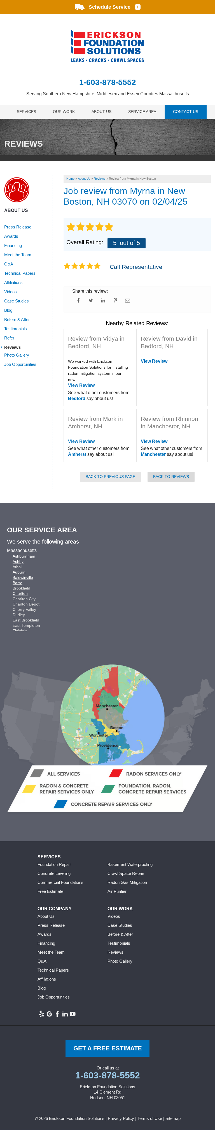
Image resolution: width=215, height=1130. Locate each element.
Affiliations (13, 282)
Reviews (12, 347)
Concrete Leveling (54, 873)
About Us (101, 111)
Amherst (77, 454)
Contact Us (185, 111)
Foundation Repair (54, 864)
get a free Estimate (107, 1048)
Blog (8, 310)
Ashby (18, 561)
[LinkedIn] (65, 1014)
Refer (9, 338)
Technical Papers (20, 273)
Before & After (17, 319)
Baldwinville (23, 577)
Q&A (8, 264)
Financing (13, 245)
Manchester (153, 454)
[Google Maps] (49, 1014)
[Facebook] (57, 1014)
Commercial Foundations (60, 882)
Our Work (64, 111)
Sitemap (173, 1118)
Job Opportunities (20, 364)
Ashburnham (24, 556)
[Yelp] (41, 1014)
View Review (81, 385)
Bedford (76, 398)
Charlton (20, 593)
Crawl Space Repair (126, 873)
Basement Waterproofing (130, 864)
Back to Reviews (171, 476)
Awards (11, 236)
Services (26, 111)
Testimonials (15, 328)
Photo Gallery (16, 355)
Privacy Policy (121, 1118)
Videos (10, 291)
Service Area (142, 111)
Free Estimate (50, 891)
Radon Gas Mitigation (127, 882)
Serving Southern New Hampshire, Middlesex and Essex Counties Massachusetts (107, 93)
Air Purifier (117, 891)
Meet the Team (17, 254)
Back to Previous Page (110, 476)
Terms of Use (149, 1118)
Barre (17, 583)
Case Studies (16, 301)
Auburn (19, 572)
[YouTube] (72, 1014)
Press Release (17, 227)
